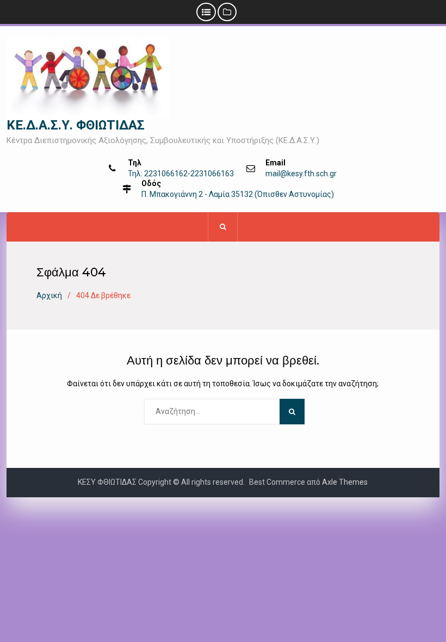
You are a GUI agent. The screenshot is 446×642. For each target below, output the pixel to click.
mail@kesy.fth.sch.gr (301, 174)
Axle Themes (345, 482)
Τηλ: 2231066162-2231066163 (181, 174)
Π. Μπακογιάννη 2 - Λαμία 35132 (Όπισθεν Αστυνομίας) (237, 194)
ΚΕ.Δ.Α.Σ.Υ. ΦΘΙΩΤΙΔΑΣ (76, 125)
